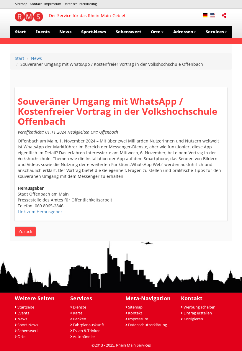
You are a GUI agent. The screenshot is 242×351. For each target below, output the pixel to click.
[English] (214, 14)
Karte (77, 313)
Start (20, 32)
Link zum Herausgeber (40, 211)
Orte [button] (156, 32)
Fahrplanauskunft (88, 324)
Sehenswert (128, 32)
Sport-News (93, 32)
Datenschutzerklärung (80, 3)
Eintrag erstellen (198, 313)
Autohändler (84, 336)
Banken (79, 319)
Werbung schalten (199, 307)
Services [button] (215, 32)
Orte (21, 336)
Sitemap (21, 3)
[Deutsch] (206, 14)
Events (42, 32)
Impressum (52, 3)
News (65, 32)
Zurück (25, 231)
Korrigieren (193, 319)
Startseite (25, 307)
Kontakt (36, 3)
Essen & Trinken (87, 330)
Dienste (79, 307)
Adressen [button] (183, 32)
